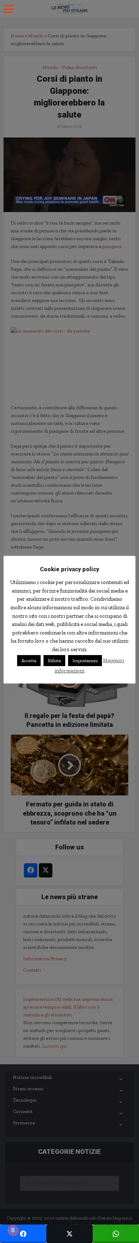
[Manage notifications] (13, 1230)
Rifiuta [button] (54, 660)
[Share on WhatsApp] (116, 1234)
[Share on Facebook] (23, 1234)
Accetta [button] (28, 660)
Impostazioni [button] (85, 660)
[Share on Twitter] (69, 1234)
